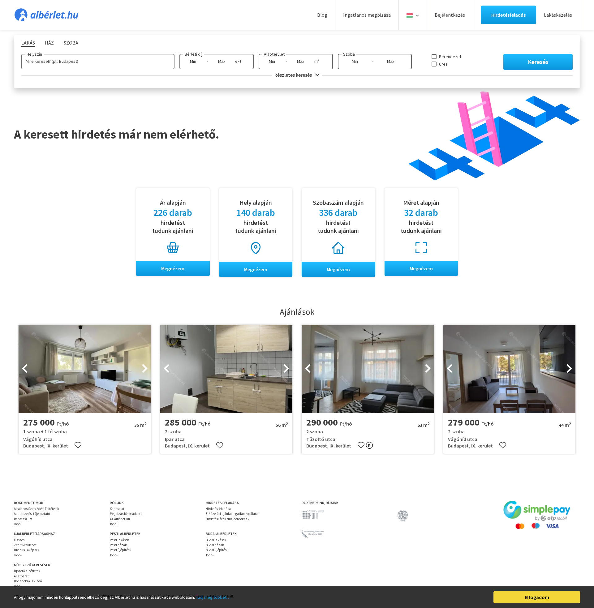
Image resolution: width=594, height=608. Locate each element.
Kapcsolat (117, 509)
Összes (19, 540)
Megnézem (172, 268)
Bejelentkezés (450, 15)
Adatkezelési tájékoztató (32, 514)
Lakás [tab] (28, 43)
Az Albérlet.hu (120, 519)
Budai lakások (216, 540)
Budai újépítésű (217, 550)
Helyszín (34, 54)
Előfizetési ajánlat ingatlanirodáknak (233, 514)
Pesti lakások (119, 540)
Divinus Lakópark (26, 550)
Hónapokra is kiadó (28, 581)
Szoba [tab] (71, 43)
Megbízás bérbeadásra (126, 514)
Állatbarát (21, 576)
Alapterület (274, 54)
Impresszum (23, 519)
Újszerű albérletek (27, 571)
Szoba (349, 54)
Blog (322, 15)
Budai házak (215, 545)
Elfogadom (537, 597)
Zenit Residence (25, 545)
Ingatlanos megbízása (367, 15)
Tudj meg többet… (213, 597)
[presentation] (25, 368)
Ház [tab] (49, 43)
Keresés (538, 62)
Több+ (18, 524)
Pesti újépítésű (120, 550)
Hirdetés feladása (218, 509)
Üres (443, 64)
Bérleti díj (193, 54)
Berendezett (451, 56)
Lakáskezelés (558, 15)
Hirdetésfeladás (508, 15)
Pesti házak (118, 545)
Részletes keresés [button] (293, 75)
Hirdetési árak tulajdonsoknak (227, 519)
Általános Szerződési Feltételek (36, 509)
